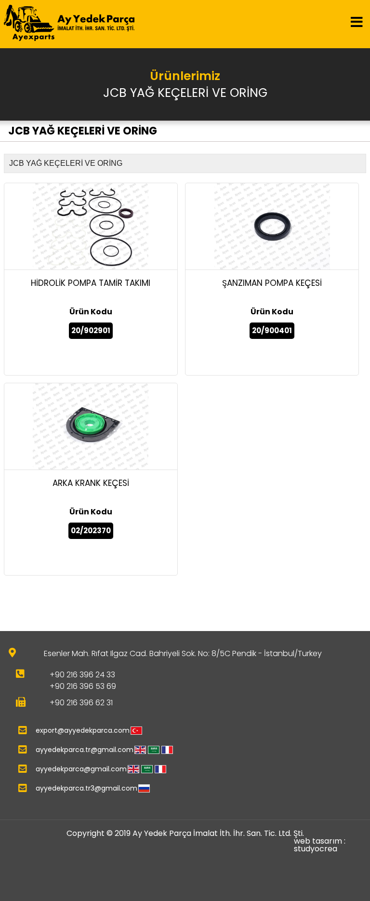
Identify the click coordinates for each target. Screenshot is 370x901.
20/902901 (90, 330)
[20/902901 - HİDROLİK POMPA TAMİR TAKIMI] (90, 226)
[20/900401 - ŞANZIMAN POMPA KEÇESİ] (272, 226)
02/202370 (91, 530)
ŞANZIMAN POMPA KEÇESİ (272, 283)
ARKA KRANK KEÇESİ (91, 483)
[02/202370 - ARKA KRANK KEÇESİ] (90, 426)
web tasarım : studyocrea (319, 845)
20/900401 (272, 330)
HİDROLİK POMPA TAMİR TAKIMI (90, 283)
